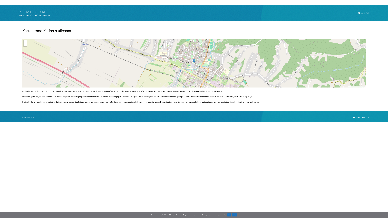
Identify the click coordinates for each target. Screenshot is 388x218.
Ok (229, 215)
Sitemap (365, 117)
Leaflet (350, 86)
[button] (194, 61)
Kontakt (356, 117)
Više (234, 215)
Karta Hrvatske (32, 12)
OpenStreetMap (356, 86)
